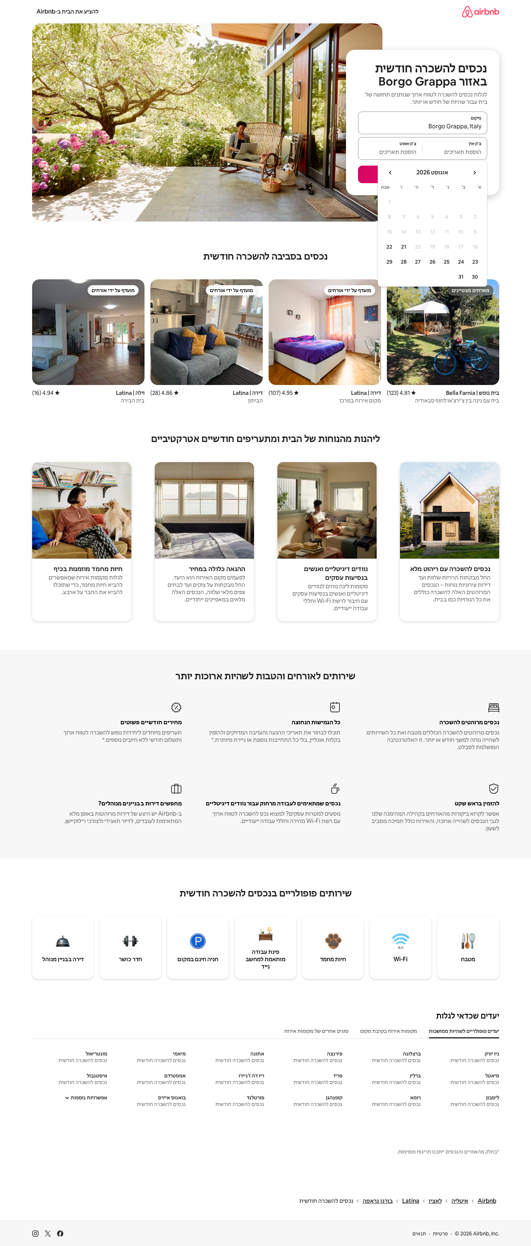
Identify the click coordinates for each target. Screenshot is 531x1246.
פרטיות (440, 1233)
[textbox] (454, 151)
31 (460, 276)
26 (432, 261)
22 (389, 246)
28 (404, 261)
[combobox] (422, 126)
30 (475, 276)
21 (403, 246)
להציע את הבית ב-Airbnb (67, 11)
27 (418, 261)
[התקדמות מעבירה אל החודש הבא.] (390, 172)
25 (447, 261)
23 (475, 261)
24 (461, 261)
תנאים (419, 1233)
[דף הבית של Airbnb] (480, 11)
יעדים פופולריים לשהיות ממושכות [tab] (464, 1031)
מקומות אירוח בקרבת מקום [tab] (388, 1031)
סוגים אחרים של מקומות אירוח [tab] (316, 1031)
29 (389, 261)
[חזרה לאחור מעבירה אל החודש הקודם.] (474, 172)
